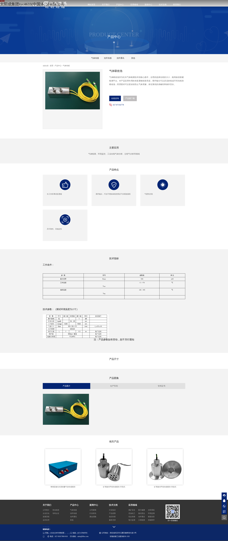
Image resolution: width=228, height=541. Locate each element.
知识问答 (112, 517)
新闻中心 (148, 5)
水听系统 (151, 510)
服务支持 (112, 520)
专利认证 (55, 513)
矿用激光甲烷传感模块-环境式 (114, 487)
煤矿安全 (131, 510)
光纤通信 (141, 517)
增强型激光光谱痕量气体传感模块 (62, 487)
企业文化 (46, 513)
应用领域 (134, 5)
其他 (71, 520)
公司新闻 (93, 510)
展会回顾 (93, 517)
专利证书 (161, 386)
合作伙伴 (46, 520)
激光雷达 (141, 513)
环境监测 (151, 513)
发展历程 (46, 517)
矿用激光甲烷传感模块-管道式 (165, 487)
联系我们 (177, 5)
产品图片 (66, 386)
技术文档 (162, 5)
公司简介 (46, 510)
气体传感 (66, 66)
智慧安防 (151, 517)
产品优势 (112, 513)
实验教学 (151, 520)
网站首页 (91, 5)
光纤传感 (73, 513)
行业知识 (112, 510)
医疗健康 (141, 510)
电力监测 (131, 520)
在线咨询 (115, 98)
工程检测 (141, 520)
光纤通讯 (73, 517)
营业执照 (55, 510)
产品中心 (120, 5)
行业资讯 (93, 513)
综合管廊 (131, 517)
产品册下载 (130, 98)
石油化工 (131, 513)
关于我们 (105, 5)
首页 (51, 66)
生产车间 (114, 386)
